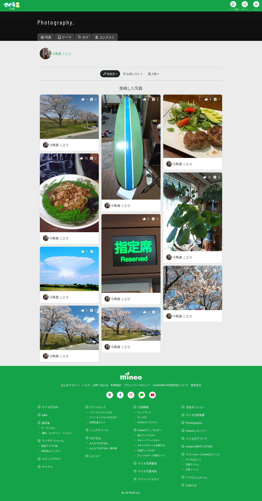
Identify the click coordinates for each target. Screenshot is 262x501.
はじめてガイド (70, 385)
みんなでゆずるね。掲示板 (103, 448)
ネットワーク (144, 412)
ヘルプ (86, 385)
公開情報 (143, 407)
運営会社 (196, 385)
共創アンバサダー (146, 450)
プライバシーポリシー (137, 385)
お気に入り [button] (133, 73)
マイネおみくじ (193, 459)
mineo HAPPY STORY (199, 446)
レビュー (95, 455)
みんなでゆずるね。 (99, 443)
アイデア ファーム (53, 440)
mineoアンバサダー (149, 430)
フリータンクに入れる (100, 412)
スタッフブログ (51, 458)
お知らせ (191, 485)
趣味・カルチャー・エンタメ (56, 433)
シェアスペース (99, 430)
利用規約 (116, 385)
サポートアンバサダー (148, 440)
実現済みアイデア (50, 451)
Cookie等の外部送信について (170, 385)
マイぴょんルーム (196, 477)
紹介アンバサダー (146, 435)
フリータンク (98, 407)
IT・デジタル (48, 428)
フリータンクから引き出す (103, 417)
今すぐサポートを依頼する (151, 445)
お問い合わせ (100, 385)
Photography (194, 422)
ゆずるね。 (96, 438)
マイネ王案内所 (147, 471)
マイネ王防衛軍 (195, 415)
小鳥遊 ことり (59, 145)
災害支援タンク (97, 422)
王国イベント (192, 469)
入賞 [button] (154, 73)
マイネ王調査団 (147, 463)
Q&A (44, 415)
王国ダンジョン (195, 407)
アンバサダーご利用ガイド (151, 455)
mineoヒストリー (196, 430)
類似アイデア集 (49, 445)
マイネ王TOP (50, 407)
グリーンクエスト (148, 479)
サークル (47, 466)
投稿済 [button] (111, 73)
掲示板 (46, 422)
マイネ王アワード (196, 438)
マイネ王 (142, 417)
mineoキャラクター (147, 422)
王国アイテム (192, 464)
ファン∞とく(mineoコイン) (202, 454)
